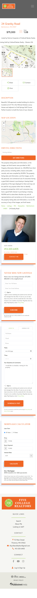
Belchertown (30, 206)
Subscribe (14, 310)
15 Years (15, 432)
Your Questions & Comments (12, 362)
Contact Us (11, 328)
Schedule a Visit (25, 328)
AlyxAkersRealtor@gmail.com (20, 546)
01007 (5, 209)
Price (5, 438)
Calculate (14, 464)
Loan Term (7, 428)
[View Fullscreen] (3, 129)
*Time (5, 355)
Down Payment (8, 445)
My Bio (26, 254)
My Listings (7, 252)
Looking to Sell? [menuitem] (18, 527)
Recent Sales (14, 252)
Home (3, 206)
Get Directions (18, 158)
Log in (16, 568)
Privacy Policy (21, 302)
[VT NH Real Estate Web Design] (18, 584)
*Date (5, 348)
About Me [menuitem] (18, 524)
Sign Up (22, 568)
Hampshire (21, 206)
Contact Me (13, 257)
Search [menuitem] (18, 521)
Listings (9, 206)
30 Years (8, 432)
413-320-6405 (11, 248)
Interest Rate (8, 452)
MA (15, 206)
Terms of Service (7, 411)
